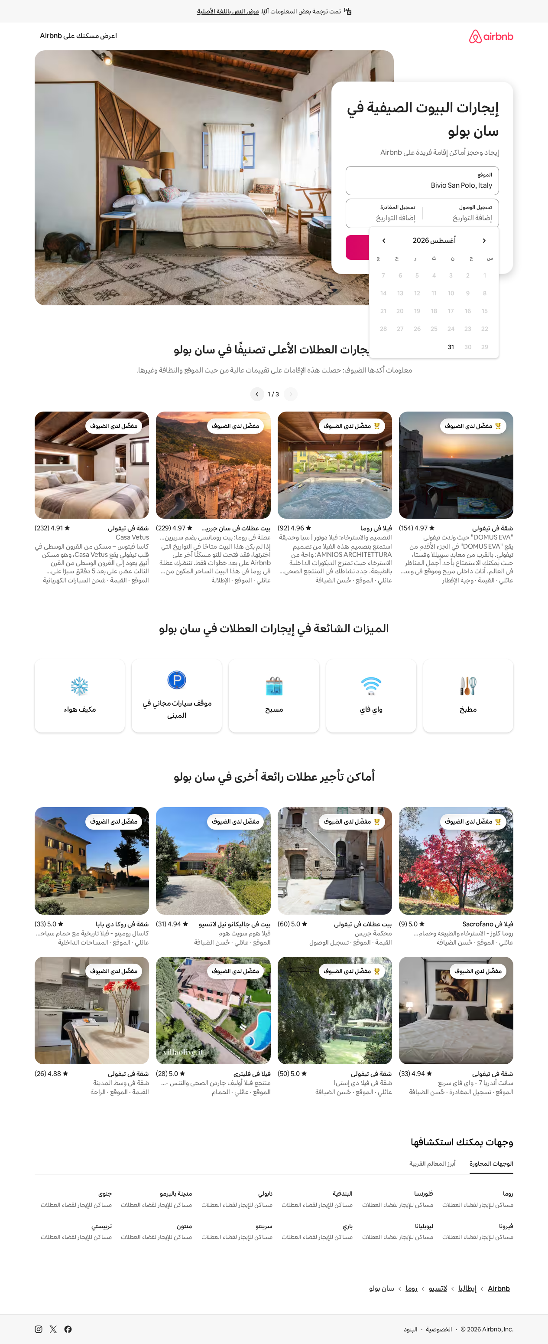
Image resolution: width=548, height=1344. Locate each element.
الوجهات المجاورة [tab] (491, 1163)
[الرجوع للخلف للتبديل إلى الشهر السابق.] (483, 240)
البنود (411, 1329)
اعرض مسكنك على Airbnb (78, 35)
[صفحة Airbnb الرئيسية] (491, 36)
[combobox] (422, 185)
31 (451, 347)
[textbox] (461, 218)
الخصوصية (439, 1329)
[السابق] (291, 394)
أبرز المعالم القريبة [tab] (432, 1163)
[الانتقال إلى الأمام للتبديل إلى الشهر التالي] (384, 240)
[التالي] (257, 394)
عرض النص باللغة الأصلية (228, 11)
